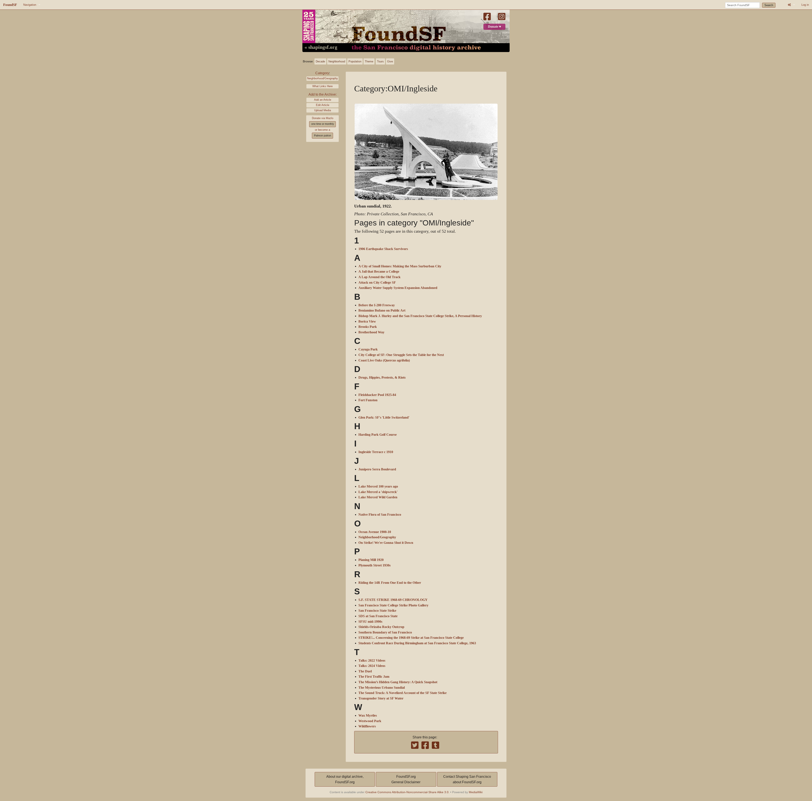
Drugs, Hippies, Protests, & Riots (382, 377)
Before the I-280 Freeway (376, 305)
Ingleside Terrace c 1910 (375, 452)
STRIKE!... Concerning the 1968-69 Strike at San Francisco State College (411, 638)
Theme (369, 61)
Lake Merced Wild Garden (377, 497)
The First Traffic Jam (373, 677)
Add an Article (322, 99)
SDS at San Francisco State (378, 616)
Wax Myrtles (367, 715)
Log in (805, 4)
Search (768, 5)
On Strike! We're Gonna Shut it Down (385, 543)
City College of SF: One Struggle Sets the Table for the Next (401, 355)
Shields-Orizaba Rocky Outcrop (381, 627)
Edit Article (322, 105)
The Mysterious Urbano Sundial (381, 688)
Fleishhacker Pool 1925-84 (377, 395)
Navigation (29, 4)
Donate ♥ (494, 27)
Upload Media (322, 110)
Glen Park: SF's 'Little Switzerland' (383, 417)
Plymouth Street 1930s (374, 565)
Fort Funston (367, 400)
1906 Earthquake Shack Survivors (383, 249)
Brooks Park (367, 327)
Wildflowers (367, 726)
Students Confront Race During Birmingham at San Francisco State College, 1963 (417, 643)
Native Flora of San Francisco (379, 515)
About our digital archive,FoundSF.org (344, 779)
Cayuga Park (368, 349)
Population (354, 61)
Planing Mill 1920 (371, 560)
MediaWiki (476, 792)
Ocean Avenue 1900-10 (374, 532)
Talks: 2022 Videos (371, 660)
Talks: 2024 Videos (371, 666)
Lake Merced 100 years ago (378, 486)
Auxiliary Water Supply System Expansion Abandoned (397, 288)
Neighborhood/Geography (322, 78)
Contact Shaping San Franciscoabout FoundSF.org (467, 779)
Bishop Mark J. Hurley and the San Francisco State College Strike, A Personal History (420, 316)
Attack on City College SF (377, 282)
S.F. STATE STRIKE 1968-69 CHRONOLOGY (393, 600)
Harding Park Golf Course (377, 435)
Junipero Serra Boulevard (377, 469)
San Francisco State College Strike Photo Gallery (393, 605)
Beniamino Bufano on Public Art (381, 310)
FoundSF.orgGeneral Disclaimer (405, 779)
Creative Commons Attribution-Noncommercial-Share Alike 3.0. (407, 792)
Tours (380, 61)
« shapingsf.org (320, 47)
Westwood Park (369, 721)
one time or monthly (322, 124)
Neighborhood (336, 61)
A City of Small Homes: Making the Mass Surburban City (399, 266)
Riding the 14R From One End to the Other (389, 583)
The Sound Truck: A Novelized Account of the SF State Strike (402, 693)
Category (322, 73)
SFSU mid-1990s (370, 622)
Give (390, 61)
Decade (320, 61)
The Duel (365, 671)
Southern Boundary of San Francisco (385, 632)
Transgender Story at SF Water (380, 698)
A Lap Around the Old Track (379, 277)
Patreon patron (322, 135)
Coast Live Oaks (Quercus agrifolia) (384, 360)
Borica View (367, 321)
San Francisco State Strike (377, 611)
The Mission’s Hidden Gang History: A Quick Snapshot (397, 682)
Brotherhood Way (371, 332)
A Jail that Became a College (378, 271)
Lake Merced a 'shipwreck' (378, 492)
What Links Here (322, 86)
